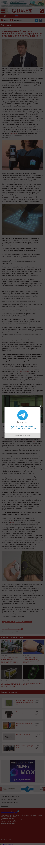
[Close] (40, 407)
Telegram (22, 422)
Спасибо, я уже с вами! (22, 435)
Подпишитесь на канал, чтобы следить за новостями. (22, 427)
